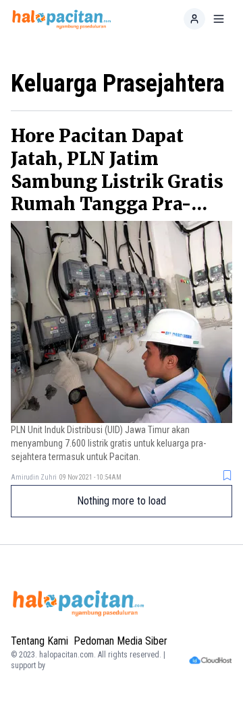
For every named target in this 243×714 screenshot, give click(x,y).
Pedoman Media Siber (120, 641)
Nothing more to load (121, 500)
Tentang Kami (39, 641)
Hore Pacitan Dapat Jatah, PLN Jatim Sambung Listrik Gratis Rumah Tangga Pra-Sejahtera (117, 181)
